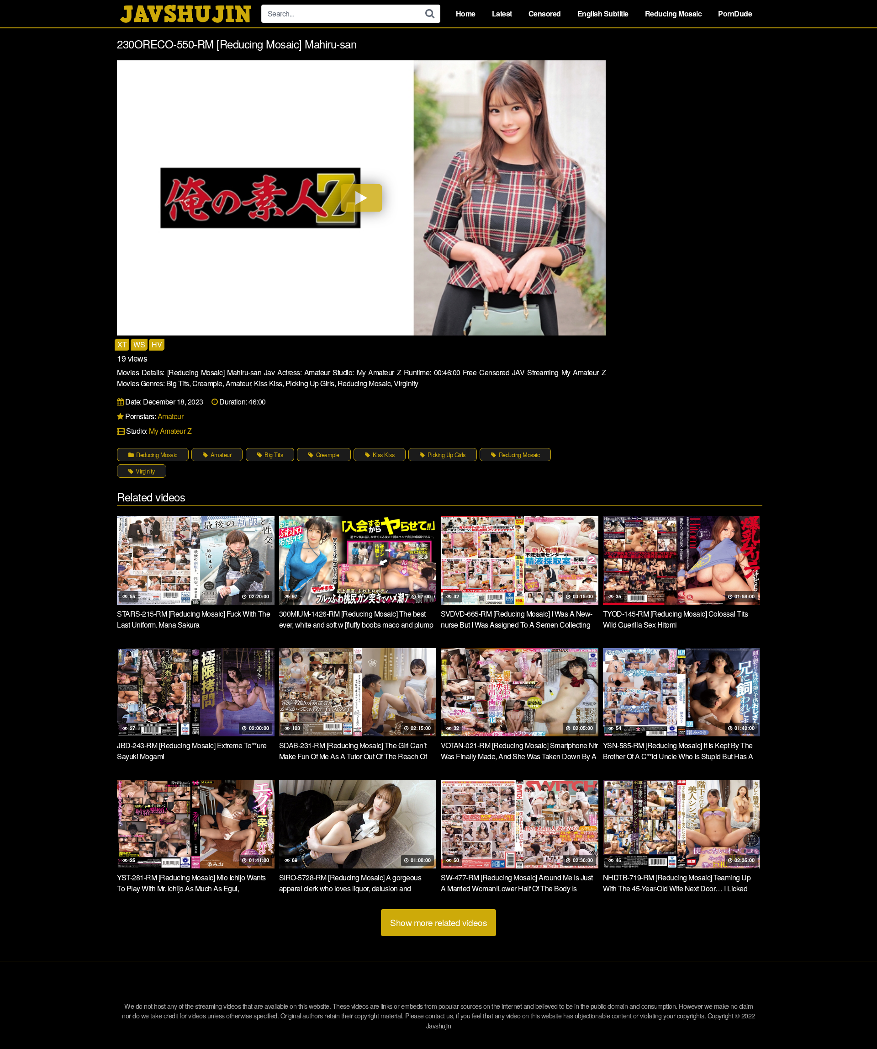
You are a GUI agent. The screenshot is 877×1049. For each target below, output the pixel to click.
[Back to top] (852, 1020)
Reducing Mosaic (673, 13)
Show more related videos (438, 922)
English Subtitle (603, 13)
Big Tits (273, 454)
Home (465, 13)
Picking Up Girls (445, 454)
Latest (502, 13)
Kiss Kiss (382, 454)
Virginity (144, 471)
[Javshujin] (185, 14)
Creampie (326, 454)
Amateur (171, 416)
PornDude (735, 13)
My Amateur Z (170, 431)
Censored (544, 13)
